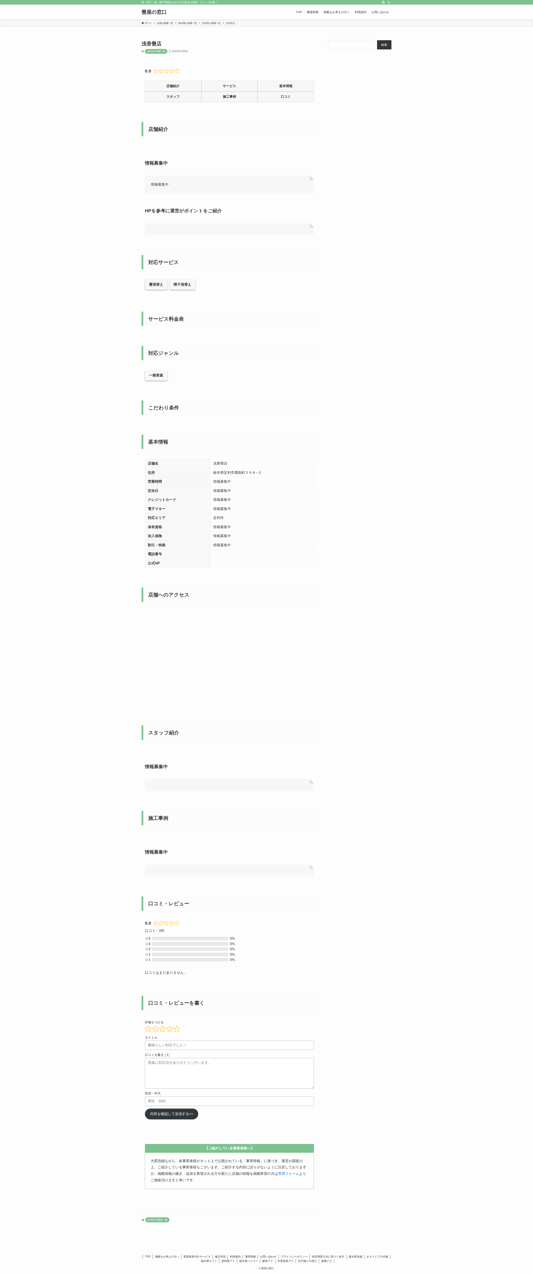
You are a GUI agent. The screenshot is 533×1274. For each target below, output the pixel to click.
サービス (229, 86)
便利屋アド (228, 1261)
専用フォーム (288, 1174)
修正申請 (220, 1256)
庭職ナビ (326, 1261)
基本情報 (286, 86)
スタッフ (173, 96)
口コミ (286, 96)
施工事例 (229, 96)
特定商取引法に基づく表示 (328, 1256)
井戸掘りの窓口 (307, 1261)
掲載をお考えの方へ (167, 1256)
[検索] (388, 2)
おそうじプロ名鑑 (377, 1256)
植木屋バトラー (248, 1261)
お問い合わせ (268, 1256)
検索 (384, 44)
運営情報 (250, 1256)
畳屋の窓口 (154, 12)
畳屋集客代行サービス (196, 1256)
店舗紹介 (173, 86)
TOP (148, 1256)
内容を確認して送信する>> (171, 1114)
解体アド (267, 1261)
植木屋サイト (209, 1261)
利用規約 (235, 1256)
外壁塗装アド (286, 1261)
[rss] (383, 2)
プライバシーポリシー (294, 1256)
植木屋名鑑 (355, 1256)
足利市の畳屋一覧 (156, 51)
